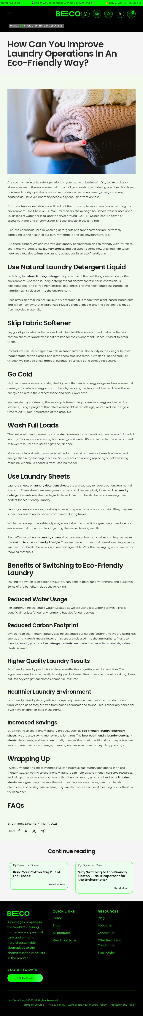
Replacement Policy (122, 1004)
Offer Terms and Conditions (109, 942)
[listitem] (19, 831)
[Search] (108, 14)
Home (57, 918)
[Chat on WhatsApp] (85, 14)
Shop (57, 925)
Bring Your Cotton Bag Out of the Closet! (36, 874)
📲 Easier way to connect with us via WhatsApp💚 (62, 2)
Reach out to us (64, 940)
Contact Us (106, 933)
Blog (101, 918)
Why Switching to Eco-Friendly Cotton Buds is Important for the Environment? (102, 876)
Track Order (106, 952)
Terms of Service (33, 1004)
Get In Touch (25, 978)
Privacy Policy (56, 1004)
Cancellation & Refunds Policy (87, 1004)
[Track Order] (97, 14)
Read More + (57, 884)
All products (62, 933)
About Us (105, 925)
